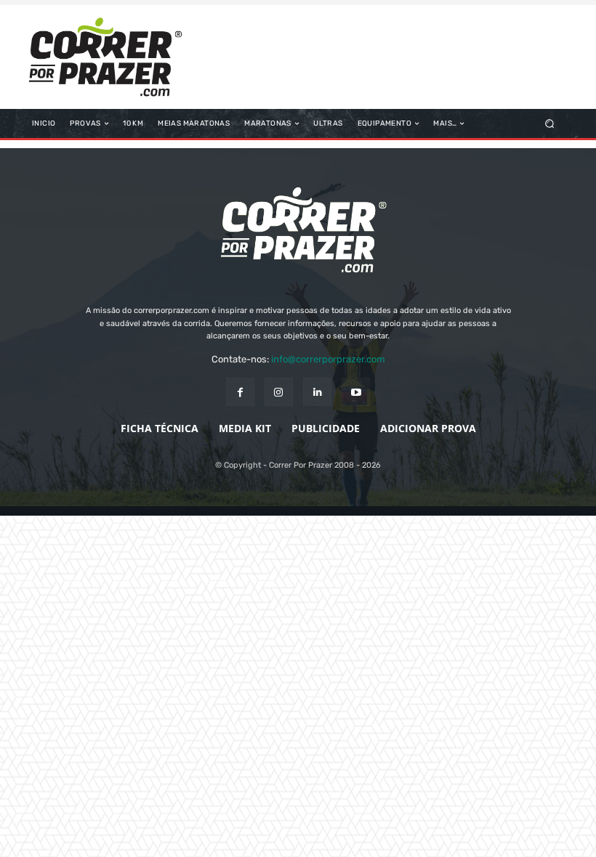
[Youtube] (356, 392)
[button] (550, 124)
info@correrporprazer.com (328, 359)
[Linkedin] (317, 392)
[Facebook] (240, 392)
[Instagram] (279, 392)
